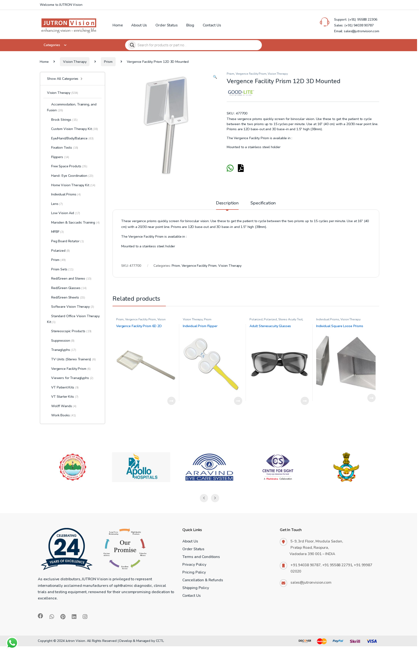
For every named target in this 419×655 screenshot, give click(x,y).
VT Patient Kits (65, 387)
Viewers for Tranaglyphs (72, 378)
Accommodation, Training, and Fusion (72, 107)
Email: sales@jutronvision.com (356, 31)
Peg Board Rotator (67, 241)
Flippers (60, 157)
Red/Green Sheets (68, 297)
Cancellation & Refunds (202, 579)
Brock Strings (64, 119)
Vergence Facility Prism (251, 74)
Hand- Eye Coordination (72, 175)
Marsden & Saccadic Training (75, 222)
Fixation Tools (64, 147)
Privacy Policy (194, 564)
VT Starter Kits (64, 396)
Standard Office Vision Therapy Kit (73, 319)
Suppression (62, 340)
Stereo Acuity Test (290, 319)
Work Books (63, 415)
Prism (108, 61)
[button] (215, 77)
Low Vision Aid (65, 213)
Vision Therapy (74, 61)
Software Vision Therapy (72, 306)
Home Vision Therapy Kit (73, 185)
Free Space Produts (69, 166)
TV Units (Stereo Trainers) (71, 359)
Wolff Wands (63, 406)
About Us (139, 25)
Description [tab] (227, 203)
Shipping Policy (195, 587)
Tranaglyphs (63, 350)
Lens (57, 204)
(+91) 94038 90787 (359, 25)
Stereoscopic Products (71, 331)
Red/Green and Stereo (71, 278)
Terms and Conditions (201, 556)
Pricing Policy (194, 572)
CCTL (160, 641)
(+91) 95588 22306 (362, 19)
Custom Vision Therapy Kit (74, 129)
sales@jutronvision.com (310, 582)
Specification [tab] (263, 203)
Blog (190, 25)
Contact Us (212, 25)
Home (118, 25)
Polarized (256, 319)
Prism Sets (62, 269)
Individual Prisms (327, 319)
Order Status (166, 25)
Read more (171, 401)
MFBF (57, 231)
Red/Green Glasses (69, 288)
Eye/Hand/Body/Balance (72, 138)
